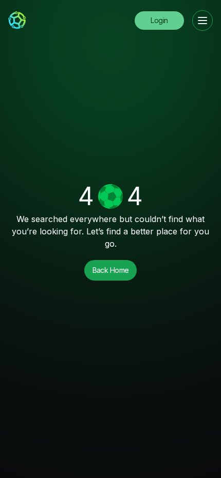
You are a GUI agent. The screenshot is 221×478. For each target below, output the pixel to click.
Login (159, 20)
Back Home (111, 270)
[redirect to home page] (17, 20)
